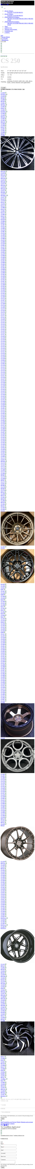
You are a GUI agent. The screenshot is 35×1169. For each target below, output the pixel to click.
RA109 (3, 584)
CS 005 (3, 914)
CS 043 (3, 1014)
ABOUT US (8, 28)
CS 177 (3, 482)
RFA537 (3, 122)
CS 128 (3, 358)
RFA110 (3, 175)
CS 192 (3, 611)
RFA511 (3, 863)
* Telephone (5, 1112)
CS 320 (3, 658)
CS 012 (3, 885)
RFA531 (3, 991)
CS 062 (3, 106)
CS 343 (3, 908)
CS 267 (3, 281)
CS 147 (3, 399)
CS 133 (3, 370)
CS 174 (3, 468)
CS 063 (3, 110)
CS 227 (3, 784)
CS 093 (3, 252)
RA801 (3, 1074)
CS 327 (3, 685)
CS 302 (3, 673)
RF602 (2, 134)
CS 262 (3, 264)
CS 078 (3, 200)
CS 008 (3, 997)
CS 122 (3, 344)
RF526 (2, 969)
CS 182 (3, 504)
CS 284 (3, 815)
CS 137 (3, 379)
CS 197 (3, 635)
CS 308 (3, 666)
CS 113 (3, 320)
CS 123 (3, 346)
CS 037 (3, 993)
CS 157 (3, 425)
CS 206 (3, 682)
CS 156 (3, 423)
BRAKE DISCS (23, 18)
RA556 (3, 219)
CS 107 (3, 300)
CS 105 (3, 293)
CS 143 (3, 391)
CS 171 (3, 458)
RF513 (2, 819)
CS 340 (3, 884)
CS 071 (3, 176)
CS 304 (3, 473)
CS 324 (3, 680)
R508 (2, 594)
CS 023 (3, 913)
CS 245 (3, 878)
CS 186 (3, 586)
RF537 (2, 822)
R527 (2, 1080)
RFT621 (3, 105)
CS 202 (3, 647)
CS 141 (3, 387)
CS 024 (3, 360)
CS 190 (3, 605)
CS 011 (3, 587)
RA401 (3, 1002)
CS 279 (3, 779)
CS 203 (3, 420)
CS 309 (3, 235)
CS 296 (3, 428)
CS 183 (3, 507)
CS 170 (3, 454)
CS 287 (3, 224)
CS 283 (3, 702)
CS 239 (3, 861)
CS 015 (3, 896)
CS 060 (3, 99)
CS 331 (3, 695)
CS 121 (3, 343)
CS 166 (3, 444)
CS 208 (3, 665)
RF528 (2, 98)
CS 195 (3, 625)
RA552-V (3, 928)
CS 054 (3, 1084)
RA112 (3, 206)
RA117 (3, 1067)
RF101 (2, 506)
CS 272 (3, 298)
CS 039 (3, 1000)
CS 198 (3, 641)
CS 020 (3, 904)
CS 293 (3, 413)
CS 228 (3, 788)
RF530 (2, 101)
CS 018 (3, 901)
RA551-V (3, 925)
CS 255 (3, 240)
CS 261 (3, 260)
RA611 (3, 108)
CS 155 (3, 418)
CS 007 (3, 699)
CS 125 (3, 350)
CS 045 (3, 363)
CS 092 (3, 248)
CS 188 (3, 596)
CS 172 (3, 463)
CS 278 (3, 781)
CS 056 (3, 1091)
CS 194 (3, 623)
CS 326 (3, 801)
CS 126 (3, 355)
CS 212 (3, 511)
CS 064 (3, 113)
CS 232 (3, 805)
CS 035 (3, 986)
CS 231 (3, 800)
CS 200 (3, 644)
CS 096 (3, 262)
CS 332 (3, 701)
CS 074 (3, 187)
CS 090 (3, 242)
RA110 (3, 199)
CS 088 (3, 812)
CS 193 (3, 618)
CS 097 (3, 266)
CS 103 (3, 286)
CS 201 (3, 646)
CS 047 (3, 1062)
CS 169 (3, 449)
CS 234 (3, 810)
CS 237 (3, 820)
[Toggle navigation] (4, 8)
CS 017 (3, 899)
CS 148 (3, 401)
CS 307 (3, 670)
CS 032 (3, 978)
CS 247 (3, 452)
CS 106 (3, 296)
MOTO (21, 12)
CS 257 (3, 247)
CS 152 (3, 411)
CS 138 (3, 382)
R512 (2, 606)
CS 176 (3, 476)
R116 (2, 1060)
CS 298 (3, 470)
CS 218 (3, 356)
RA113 (3, 209)
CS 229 (3, 791)
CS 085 (3, 807)
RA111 (3, 202)
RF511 (2, 966)
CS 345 (3, 921)
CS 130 (3, 365)
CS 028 (3, 404)
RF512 (2, 492)
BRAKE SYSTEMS (13, 18)
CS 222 (3, 329)
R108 (2, 632)
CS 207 (3, 668)
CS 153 (3, 415)
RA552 (3, 979)
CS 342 (3, 890)
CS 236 (3, 817)
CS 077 (3, 197)
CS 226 (3, 319)
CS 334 (3, 783)
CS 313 (3, 964)
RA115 (3, 212)
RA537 (3, 127)
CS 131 (3, 367)
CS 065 (3, 118)
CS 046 (3, 1058)
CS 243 (3, 872)
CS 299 (3, 125)
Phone (2, 1147)
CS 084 (3, 221)
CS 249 (3, 115)
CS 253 (3, 233)
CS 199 (3, 642)
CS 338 (3, 796)
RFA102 (3, 171)
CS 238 (3, 824)
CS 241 (3, 866)
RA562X (3, 111)
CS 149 (3, 403)
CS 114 (3, 324)
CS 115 (3, 327)
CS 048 (3, 1065)
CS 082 (3, 214)
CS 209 (3, 661)
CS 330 (3, 692)
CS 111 (3, 314)
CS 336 (3, 789)
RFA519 (3, 178)
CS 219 (3, 353)
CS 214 (3, 392)
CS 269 (3, 288)
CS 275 (3, 308)
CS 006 (3, 1082)
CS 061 (3, 103)
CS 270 (3, 291)
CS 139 (3, 384)
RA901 (3, 223)
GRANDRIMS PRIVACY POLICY (7, 1135)
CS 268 (3, 284)
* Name (3, 1105)
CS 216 (3, 380)
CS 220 (3, 336)
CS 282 (3, 774)
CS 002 (3, 967)
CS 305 (3, 923)
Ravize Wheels (16, 1122)
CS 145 (3, 396)
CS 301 (3, 882)
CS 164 (3, 440)
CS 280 (3, 777)
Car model (3, 1153)
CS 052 (3, 873)
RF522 (2, 868)
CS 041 (3, 1007)
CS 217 (3, 375)
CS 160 (3, 434)
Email (3, 1108)
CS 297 (3, 432)
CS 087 (3, 231)
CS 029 (3, 615)
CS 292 (3, 926)
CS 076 (3, 194)
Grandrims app (8, 31)
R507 (2, 589)
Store (6, 26)
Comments (3, 1159)
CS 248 (3, 478)
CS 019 (3, 902)
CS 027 (3, 483)
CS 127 (3, 351)
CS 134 (3, 372)
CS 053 (3, 447)
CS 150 (3, 406)
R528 (2, 988)
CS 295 (3, 909)
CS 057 (3, 1094)
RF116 (2, 1063)
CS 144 (3, 394)
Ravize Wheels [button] (9, 11)
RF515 (2, 495)
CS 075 (3, 190)
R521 (2, 617)
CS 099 (3, 272)
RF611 (2, 1056)
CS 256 (3, 243)
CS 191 (3, 608)
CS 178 (3, 487)
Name (2, 1143)
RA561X (3, 94)
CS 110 (3, 310)
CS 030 (3, 974)
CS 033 (3, 653)
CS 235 (3, 813)
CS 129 (3, 362)
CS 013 (3, 459)
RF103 (2, 973)
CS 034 (3, 985)
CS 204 (3, 649)
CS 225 (3, 322)
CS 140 (3, 386)
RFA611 (3, 117)
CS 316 (3, 630)
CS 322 (3, 671)
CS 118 (3, 338)
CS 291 (3, 408)
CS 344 (3, 911)
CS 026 (3, 920)
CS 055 (3, 1087)
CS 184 (3, 509)
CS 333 (3, 738)
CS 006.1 (3, 1079)
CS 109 (3, 307)
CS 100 (3, 276)
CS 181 (3, 497)
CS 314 (3, 620)
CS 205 (3, 651)
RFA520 (3, 182)
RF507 (2, 480)
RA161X (3, 1096)
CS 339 (3, 683)
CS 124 (3, 348)
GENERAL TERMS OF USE (19, 1135)
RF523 (2, 825)
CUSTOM (16, 12)
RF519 (2, 502)
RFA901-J (3, 195)
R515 (2, 610)
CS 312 (3, 603)
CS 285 (3, 697)
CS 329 (3, 690)
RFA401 (3, 1005)
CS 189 (3, 601)
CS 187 (3, 591)
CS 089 (3, 238)
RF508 (2, 485)
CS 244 (3, 875)
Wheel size (3, 1156)
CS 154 (3, 981)
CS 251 (3, 226)
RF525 (2, 1019)
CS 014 (3, 894)
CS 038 (3, 889)
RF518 (2, 499)
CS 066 (3, 123)
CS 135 (3, 374)
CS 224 (3, 295)
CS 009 (3, 456)
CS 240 (3, 865)
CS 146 (3, 398)
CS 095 (3, 259)
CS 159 (3, 430)
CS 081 (3, 211)
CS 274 (3, 305)
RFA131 (3, 1089)
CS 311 (3, 663)
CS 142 (3, 389)
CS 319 (3, 659)
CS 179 (3, 490)
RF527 (2, 1077)
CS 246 (3, 880)
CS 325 (3, 654)
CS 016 (3, 897)
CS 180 (3, 494)
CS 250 (3, 639)
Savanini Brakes (5, 1123)
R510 (2, 599)
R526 (2, 1070)
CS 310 (3, 593)
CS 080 (3, 207)
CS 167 (3, 446)
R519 (2, 613)
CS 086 (3, 228)
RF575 (2, 1086)
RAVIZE (9, 12)
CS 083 (3, 218)
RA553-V (3, 918)
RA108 (3, 1012)
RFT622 (3, 983)
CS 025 (3, 916)
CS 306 (3, 500)
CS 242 (3, 870)
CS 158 (3, 427)
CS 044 (3, 1017)
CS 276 (3, 312)
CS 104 (3, 290)
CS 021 (3, 906)
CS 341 (3, 887)
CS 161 (3, 435)
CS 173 (3, 466)
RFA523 (3, 188)
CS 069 (3, 135)
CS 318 (3, 637)
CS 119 (3, 339)
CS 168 (3, 422)
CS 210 (3, 598)
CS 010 (3, 971)
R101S (2, 622)
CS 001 (3, 130)
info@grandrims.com (7, 3)
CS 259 (3, 254)
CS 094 (3, 255)
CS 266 (3, 278)
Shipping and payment (7, 1)
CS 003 (3, 798)
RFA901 (3, 192)
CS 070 (3, 173)
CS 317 (3, 634)
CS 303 (3, 120)
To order (3, 87)
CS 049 (3, 1068)
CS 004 (3, 803)
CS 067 (3, 129)
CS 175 (3, 471)
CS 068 (3, 132)
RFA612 (3, 1092)
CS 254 (3, 236)
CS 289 (3, 675)
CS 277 (3, 315)
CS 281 (3, 776)
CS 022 (3, 451)
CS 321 (3, 656)
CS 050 (3, 1072)
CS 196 (3, 629)
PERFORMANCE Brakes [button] (12, 17)
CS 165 (3, 442)
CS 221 (3, 332)
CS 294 (3, 416)
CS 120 (3, 341)
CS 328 (3, 687)
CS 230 (3, 795)
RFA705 (3, 998)
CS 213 (3, 464)
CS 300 (3, 877)
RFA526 (3, 976)
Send (2, 1118)
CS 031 (3, 892)
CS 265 (3, 274)
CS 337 (3, 793)
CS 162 (3, 439)
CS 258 (3, 250)
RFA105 (3, 995)
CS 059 (3, 96)
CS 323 (3, 678)
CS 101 (3, 279)
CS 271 (3, 689)
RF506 (2, 475)
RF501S (3, 461)
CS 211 (3, 548)
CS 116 (3, 331)
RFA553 (3, 1009)
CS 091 (3, 245)
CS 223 (3, 326)
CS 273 (3, 302)
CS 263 (3, 267)
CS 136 (3, 377)
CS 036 (3, 990)
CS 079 (3, 204)
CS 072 (3, 180)
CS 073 (3, 183)
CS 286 (3, 694)
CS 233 (3, 808)
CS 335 (3, 786)
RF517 (2, 1015)
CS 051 (3, 1075)
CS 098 (3, 269)
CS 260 (3, 257)
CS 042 (3, 1010)
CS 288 (3, 1020)
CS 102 (3, 283)
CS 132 (3, 368)
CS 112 (3, 317)
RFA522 (3, 185)
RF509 (2, 488)
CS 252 (3, 230)
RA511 (3, 216)
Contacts (7, 32)
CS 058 (3, 93)
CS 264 (3, 271)
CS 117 (3, 334)
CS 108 (3, 303)
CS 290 (3, 677)
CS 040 (3, 1003)
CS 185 (3, 547)
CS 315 (3, 627)
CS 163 (3, 437)
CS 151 (3, 410)
